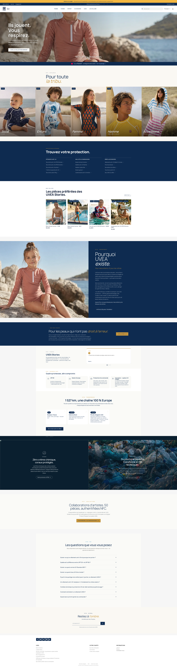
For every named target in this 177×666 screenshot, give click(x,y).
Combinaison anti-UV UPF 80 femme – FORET (120, 227)
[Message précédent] (81, 4)
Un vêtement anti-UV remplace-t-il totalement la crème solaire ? (80, 582)
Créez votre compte (94, 651)
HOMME (63, 9)
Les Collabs (92, 9)
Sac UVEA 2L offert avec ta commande (45, 661)
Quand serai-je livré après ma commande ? (73, 597)
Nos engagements (40, 654)
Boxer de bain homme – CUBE (53, 226)
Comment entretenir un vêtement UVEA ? (73, 592)
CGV (89, 663)
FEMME (56, 9)
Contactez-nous (170, 4)
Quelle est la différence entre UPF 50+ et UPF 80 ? (75, 562)
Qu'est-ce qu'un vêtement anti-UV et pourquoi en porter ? (78, 557)
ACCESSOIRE (77, 9)
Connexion (92, 649)
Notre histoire (6, 4)
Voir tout (127, 195)
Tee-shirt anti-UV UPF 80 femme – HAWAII (99, 226)
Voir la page (121, 333)
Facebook (37, 639)
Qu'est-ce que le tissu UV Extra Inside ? (72, 572)
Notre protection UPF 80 (43, 477)
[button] (87, 59)
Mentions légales (82, 663)
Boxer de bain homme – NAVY (74, 226)
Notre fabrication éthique (132, 477)
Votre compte (94, 645)
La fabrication (39, 649)
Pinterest (43, 639)
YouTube (40, 639)
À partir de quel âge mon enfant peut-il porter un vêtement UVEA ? (80, 577)
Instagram (46, 639)
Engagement (18, 4)
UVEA (85, 9)
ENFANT (69, 9)
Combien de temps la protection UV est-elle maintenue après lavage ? (81, 587)
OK (102, 623)
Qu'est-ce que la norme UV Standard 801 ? (73, 567)
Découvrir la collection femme (20, 50)
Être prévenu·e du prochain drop (87, 520)
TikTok (49, 639)
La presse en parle (40, 656)
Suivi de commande (94, 647)
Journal (12, 4)
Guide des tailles (94, 663)
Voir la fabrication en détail (54, 428)
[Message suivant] (107, 4)
